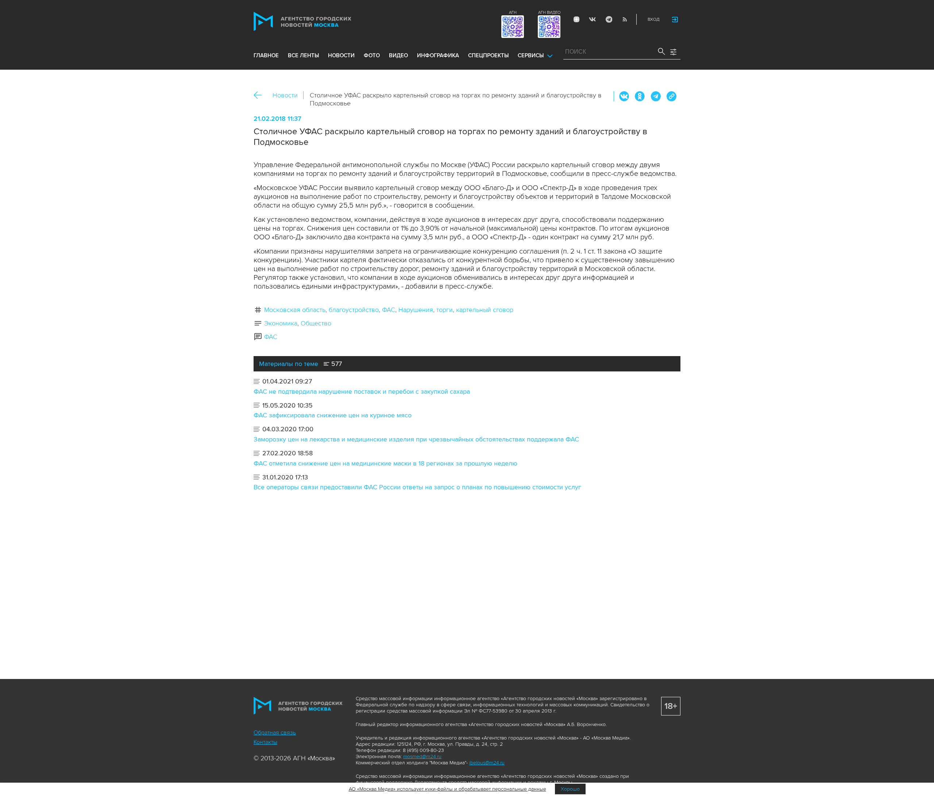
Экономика (280, 323)
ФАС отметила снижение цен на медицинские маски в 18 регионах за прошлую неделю (385, 463)
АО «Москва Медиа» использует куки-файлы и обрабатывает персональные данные (447, 789)
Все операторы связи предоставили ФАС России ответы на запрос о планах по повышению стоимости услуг (417, 487)
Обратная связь (275, 732)
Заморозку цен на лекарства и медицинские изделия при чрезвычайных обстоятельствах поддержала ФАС (416, 439)
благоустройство (354, 310)
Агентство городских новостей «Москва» (316, 21)
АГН (513, 12)
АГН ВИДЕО (549, 12)
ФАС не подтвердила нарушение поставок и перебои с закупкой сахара (362, 391)
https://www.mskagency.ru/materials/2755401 (671, 96)
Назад (260, 95)
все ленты (303, 55)
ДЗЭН (576, 19)
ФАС (388, 310)
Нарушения (415, 310)
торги (444, 310)
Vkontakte (592, 19)
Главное (266, 55)
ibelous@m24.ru (487, 763)
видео (398, 55)
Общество (316, 323)
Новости (285, 95)
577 (335, 364)
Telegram (608, 19)
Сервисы (531, 55)
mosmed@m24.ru (422, 756)
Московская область (294, 310)
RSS (624, 19)
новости (341, 55)
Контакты (265, 742)
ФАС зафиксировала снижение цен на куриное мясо (333, 415)
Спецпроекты (488, 55)
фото (372, 55)
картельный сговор (484, 310)
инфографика (438, 55)
